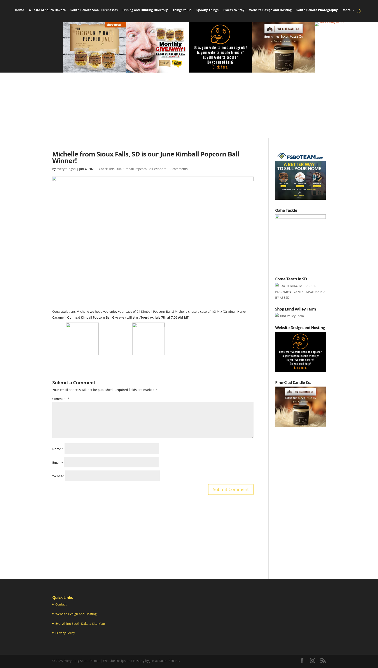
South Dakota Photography (317, 10)
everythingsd (66, 169)
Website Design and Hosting (270, 10)
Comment (60, 399)
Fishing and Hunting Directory (145, 10)
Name (58, 449)
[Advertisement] (189, 105)
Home (19, 10)
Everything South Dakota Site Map (80, 623)
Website (58, 476)
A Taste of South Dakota (47, 10)
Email (57, 462)
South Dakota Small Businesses (94, 10)
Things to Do (182, 10)
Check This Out (110, 169)
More (346, 10)
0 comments (179, 169)
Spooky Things (207, 10)
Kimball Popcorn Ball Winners (144, 169)
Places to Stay (233, 10)
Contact (60, 604)
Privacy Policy (65, 633)
